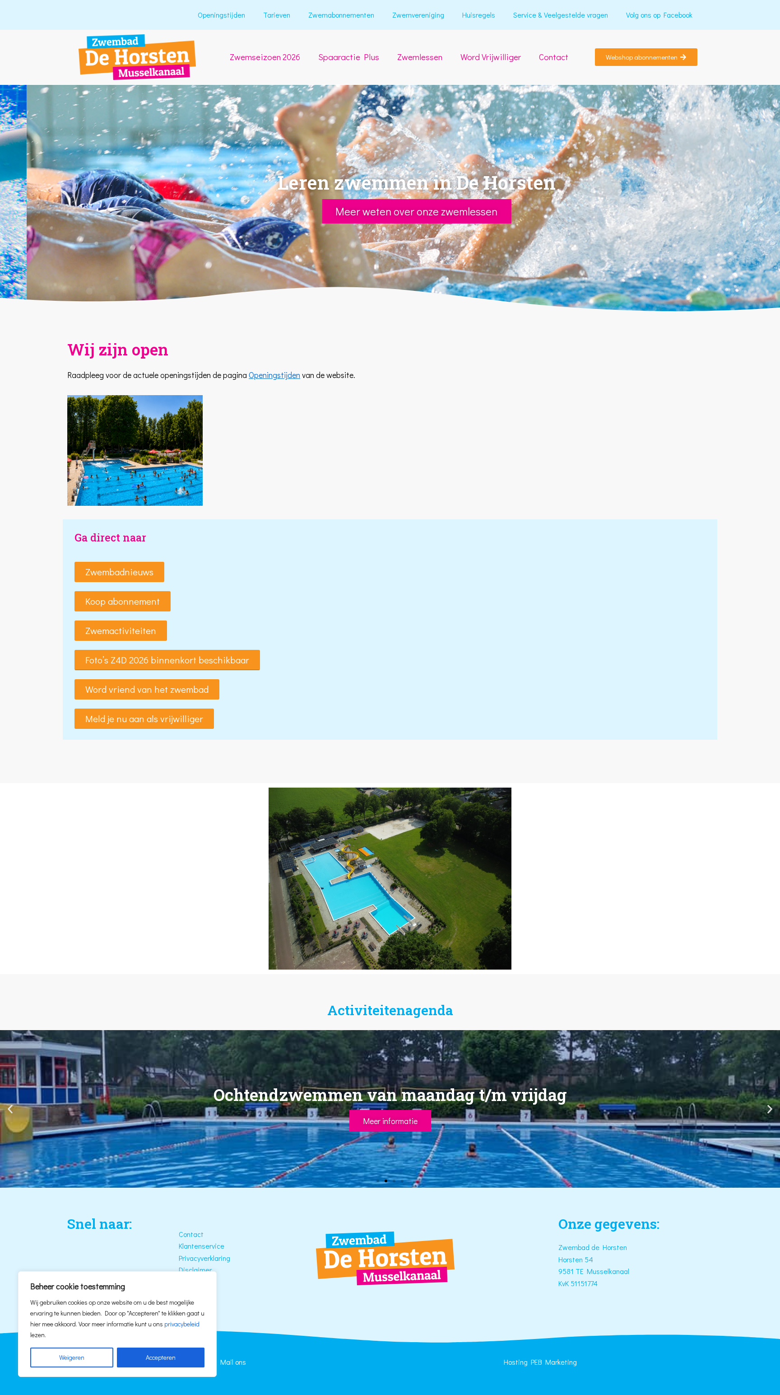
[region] (117, 1324)
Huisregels (478, 14)
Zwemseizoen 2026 (265, 56)
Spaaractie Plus (348, 56)
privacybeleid (182, 1324)
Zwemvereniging (418, 14)
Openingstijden (221, 14)
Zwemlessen (419, 56)
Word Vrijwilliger (490, 56)
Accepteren (161, 1357)
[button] (167, 660)
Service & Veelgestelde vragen (560, 14)
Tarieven (276, 14)
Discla (188, 1269)
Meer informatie (390, 1120)
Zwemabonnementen (341, 14)
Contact (553, 56)
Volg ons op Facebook (659, 14)
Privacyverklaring (204, 1258)
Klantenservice (201, 1245)
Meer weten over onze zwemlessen (390, 211)
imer (205, 1269)
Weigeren (71, 1357)
